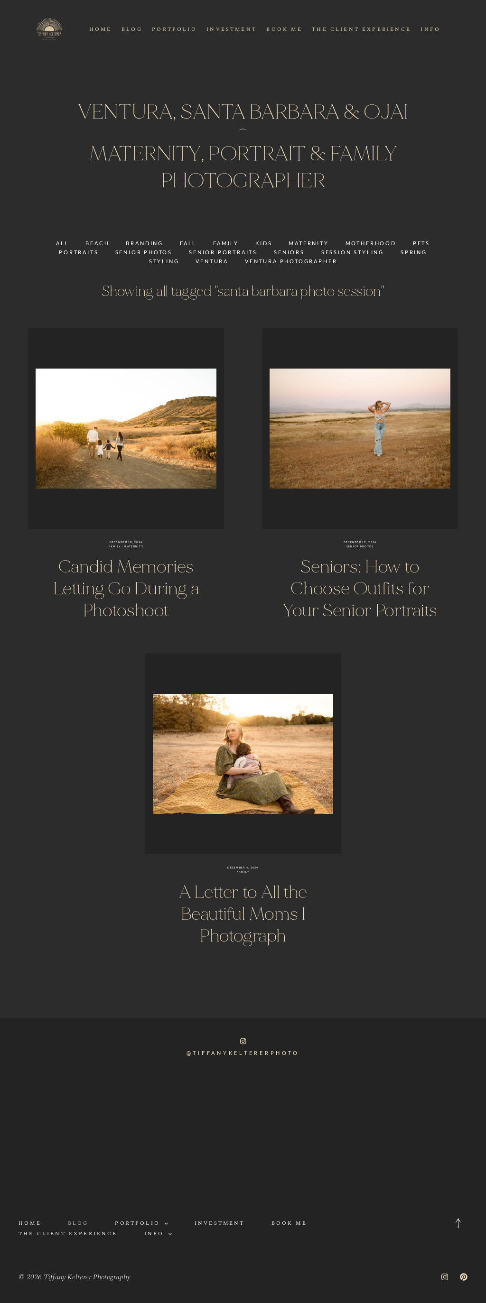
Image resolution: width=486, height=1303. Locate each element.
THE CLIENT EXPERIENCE (361, 29)
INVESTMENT (231, 29)
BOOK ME (284, 29)
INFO (430, 29)
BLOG (132, 29)
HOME (100, 29)
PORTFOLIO (174, 29)
